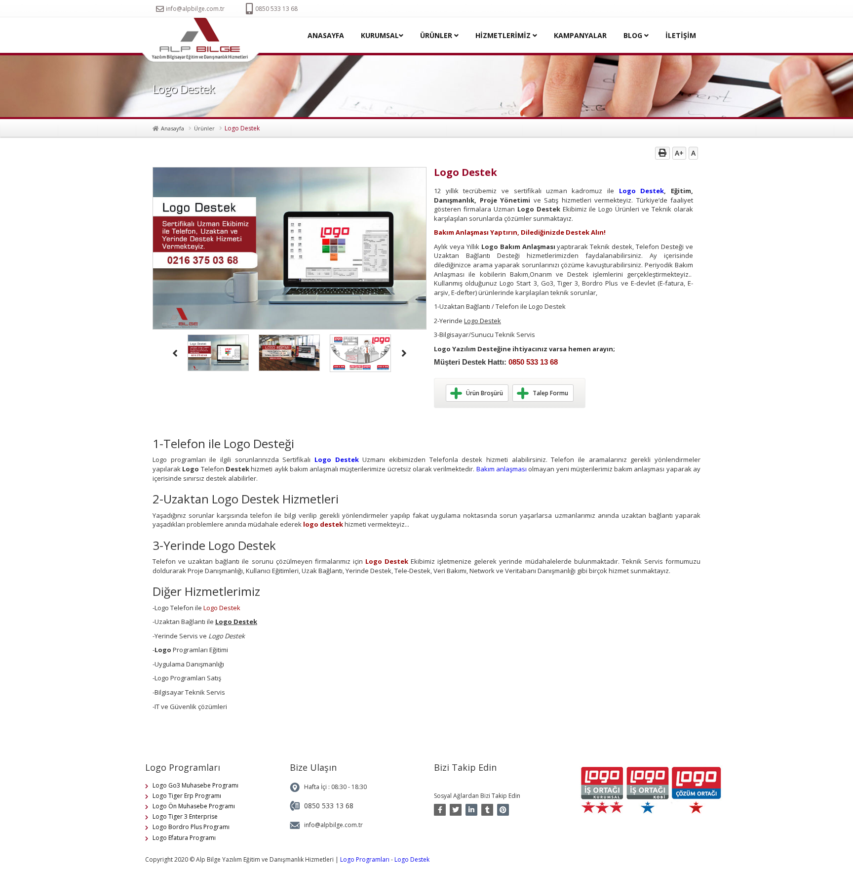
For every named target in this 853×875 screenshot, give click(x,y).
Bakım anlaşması (501, 468)
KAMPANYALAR (580, 35)
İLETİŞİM (680, 35)
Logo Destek (641, 190)
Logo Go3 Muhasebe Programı (195, 785)
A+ (679, 153)
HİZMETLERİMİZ (504, 35)
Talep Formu (550, 393)
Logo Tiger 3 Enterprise (185, 816)
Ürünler (204, 128)
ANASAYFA (326, 35)
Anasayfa (172, 128)
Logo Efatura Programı (184, 837)
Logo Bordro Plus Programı (191, 827)
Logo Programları (364, 859)
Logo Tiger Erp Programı (187, 796)
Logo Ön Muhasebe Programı (194, 806)
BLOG (633, 35)
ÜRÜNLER (437, 35)
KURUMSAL (380, 35)
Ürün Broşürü (484, 393)
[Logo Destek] (203, 40)
